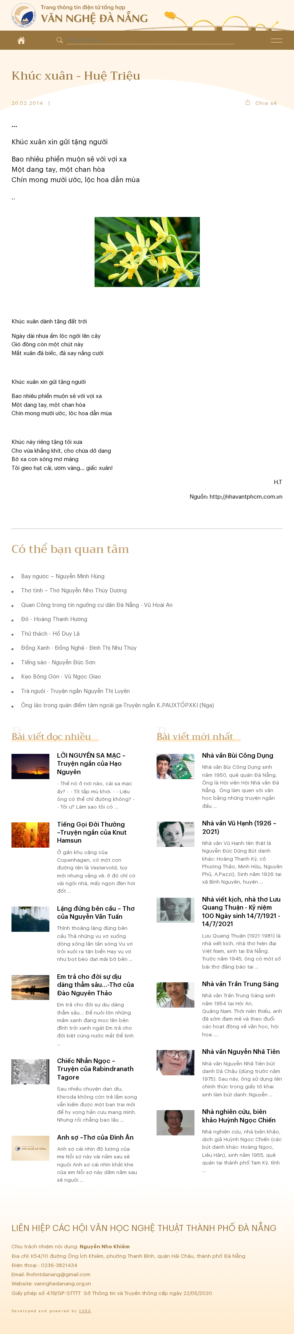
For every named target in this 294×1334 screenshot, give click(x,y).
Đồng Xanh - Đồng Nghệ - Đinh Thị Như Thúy (79, 648)
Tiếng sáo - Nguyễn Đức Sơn (58, 662)
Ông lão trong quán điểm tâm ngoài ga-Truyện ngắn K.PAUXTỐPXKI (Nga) (117, 705)
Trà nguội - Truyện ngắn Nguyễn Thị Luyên (75, 691)
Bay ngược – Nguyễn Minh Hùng (63, 576)
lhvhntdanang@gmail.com (59, 1274)
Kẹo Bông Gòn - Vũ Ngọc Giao (61, 677)
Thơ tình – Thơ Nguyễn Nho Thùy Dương (74, 591)
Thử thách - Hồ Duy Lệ (50, 634)
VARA (85, 1311)
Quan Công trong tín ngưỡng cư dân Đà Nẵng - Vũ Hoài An (97, 605)
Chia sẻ (266, 103)
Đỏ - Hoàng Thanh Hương (54, 619)
